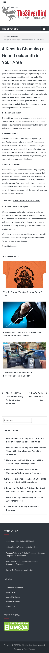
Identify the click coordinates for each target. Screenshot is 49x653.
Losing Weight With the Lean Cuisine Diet (22, 547)
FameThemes (29, 649)
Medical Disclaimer (13, 597)
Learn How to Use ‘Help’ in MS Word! (20, 541)
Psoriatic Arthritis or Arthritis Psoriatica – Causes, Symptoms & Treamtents (25, 554)
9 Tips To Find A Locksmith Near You (36, 396)
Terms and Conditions (14, 588)
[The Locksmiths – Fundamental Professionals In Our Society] (24, 355)
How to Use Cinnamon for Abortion (19, 570)
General (14, 36)
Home (6, 36)
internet (8, 186)
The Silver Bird (10, 28)
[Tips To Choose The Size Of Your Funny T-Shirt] (24, 274)
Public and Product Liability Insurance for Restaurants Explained (22, 563)
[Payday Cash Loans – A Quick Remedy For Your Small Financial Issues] (24, 315)
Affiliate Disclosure (13, 602)
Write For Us (10, 606)
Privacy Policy (11, 592)
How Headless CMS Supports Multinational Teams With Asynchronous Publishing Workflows (26, 451)
